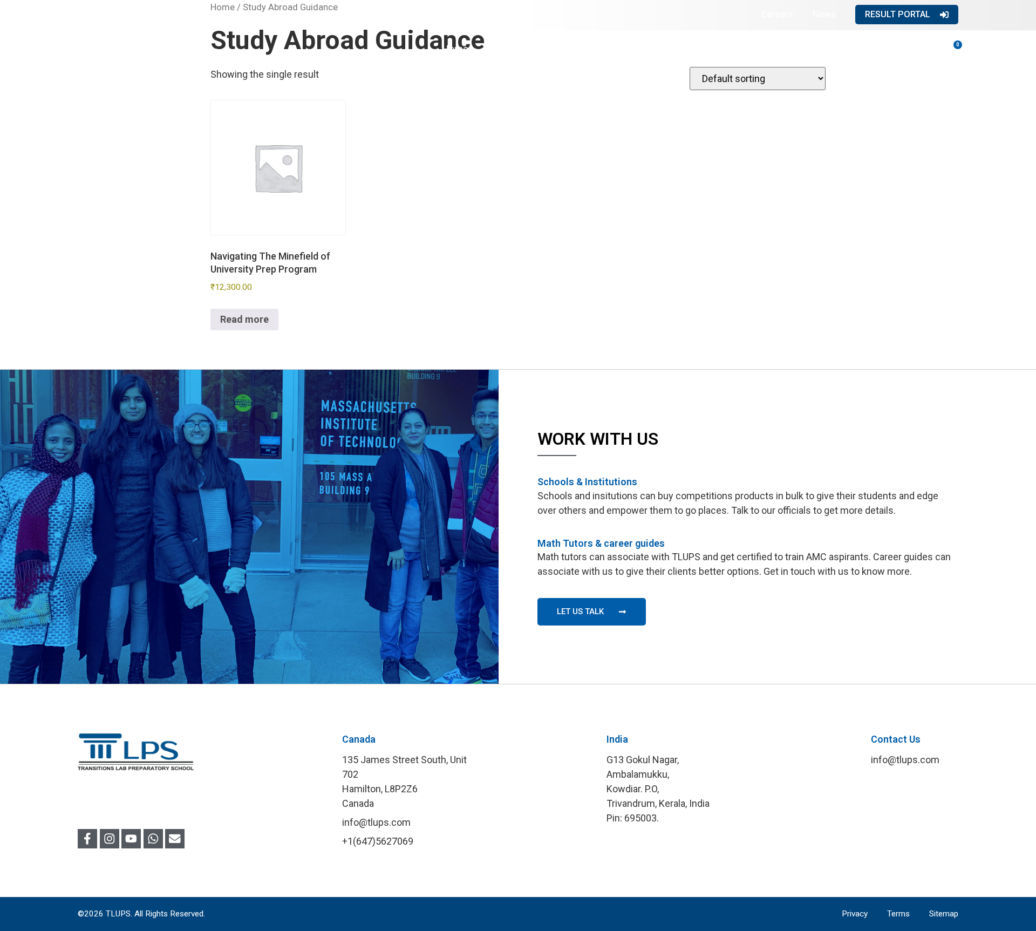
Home (455, 49)
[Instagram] (109, 838)
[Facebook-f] (87, 838)
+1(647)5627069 (377, 841)
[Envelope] (175, 838)
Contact (899, 49)
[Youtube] (131, 838)
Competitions (667, 49)
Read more (244, 319)
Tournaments (759, 49)
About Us (507, 49)
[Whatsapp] (153, 838)
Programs (582, 49)
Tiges (835, 49)
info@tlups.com (905, 759)
